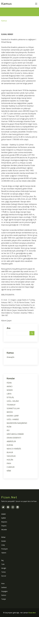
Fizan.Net (32, 613)
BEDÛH (10, 412)
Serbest (4, 587)
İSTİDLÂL (10, 397)
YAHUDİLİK (11, 456)
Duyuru (3, 526)
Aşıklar (3, 518)
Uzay (3, 545)
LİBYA (9, 394)
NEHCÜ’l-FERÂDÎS (14, 449)
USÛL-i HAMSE (13, 419)
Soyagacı (4, 591)
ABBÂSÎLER (11, 441)
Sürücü (3, 595)
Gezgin (3, 568)
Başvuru (4, 522)
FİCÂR (9, 427)
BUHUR (10, 452)
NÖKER (10, 390)
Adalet (3, 514)
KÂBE (9, 471)
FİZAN (9, 383)
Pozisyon (4, 549)
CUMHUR (10, 467)
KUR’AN (10, 445)
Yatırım (3, 553)
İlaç (2, 560)
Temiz (3, 572)
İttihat (3, 537)
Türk (2, 564)
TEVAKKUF (11, 405)
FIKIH (9, 463)
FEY (8, 430)
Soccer (3, 576)
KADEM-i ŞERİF (13, 416)
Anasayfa (10, 357)
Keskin (3, 541)
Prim (3, 584)
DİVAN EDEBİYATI (14, 438)
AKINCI (9, 386)
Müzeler (4, 530)
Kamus (6, 3)
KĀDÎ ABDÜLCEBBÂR (15, 434)
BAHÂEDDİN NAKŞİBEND (17, 423)
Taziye (3, 599)
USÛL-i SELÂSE (13, 401)
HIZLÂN (10, 460)
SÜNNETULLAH (13, 408)
